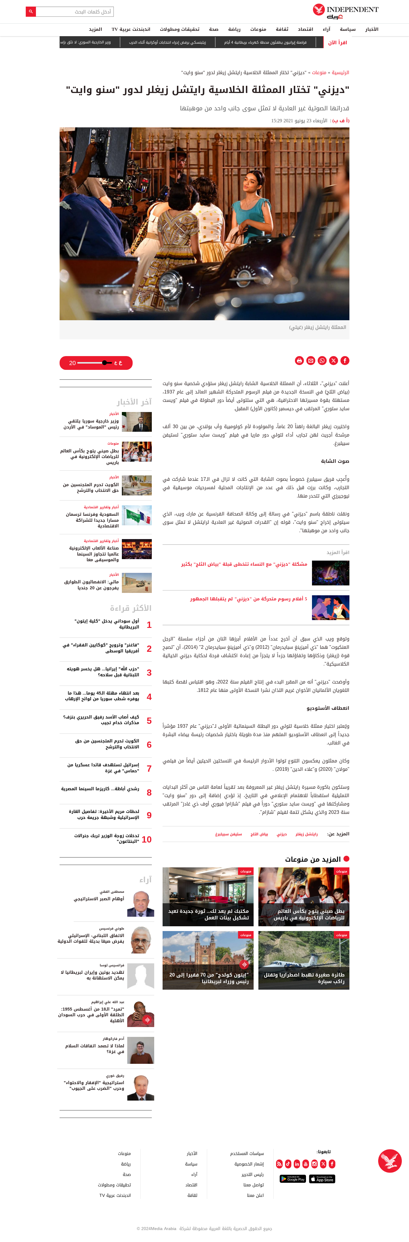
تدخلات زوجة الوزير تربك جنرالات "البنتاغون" (106, 839)
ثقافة (282, 29)
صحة (214, 29)
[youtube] (305, 1163)
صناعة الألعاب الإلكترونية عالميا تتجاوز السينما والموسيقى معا (94, 554)
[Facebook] (332, 1163)
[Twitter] (323, 1163)
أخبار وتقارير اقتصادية (101, 507)
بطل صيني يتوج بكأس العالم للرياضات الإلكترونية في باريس (309, 914)
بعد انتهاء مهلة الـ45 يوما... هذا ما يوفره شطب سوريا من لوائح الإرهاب (102, 696)
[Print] (299, 360)
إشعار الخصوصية (249, 1164)
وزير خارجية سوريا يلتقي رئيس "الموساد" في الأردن (91, 424)
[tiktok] (288, 1163)
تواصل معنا (253, 1184)
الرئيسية (340, 72)
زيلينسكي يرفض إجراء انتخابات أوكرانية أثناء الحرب (196, 42)
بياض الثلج (259, 834)
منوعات (258, 29)
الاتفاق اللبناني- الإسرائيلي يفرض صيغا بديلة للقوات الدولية (90, 939)
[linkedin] (297, 1163)
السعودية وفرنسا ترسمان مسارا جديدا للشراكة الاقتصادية (92, 520)
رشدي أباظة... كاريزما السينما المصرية (100, 789)
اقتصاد (305, 29)
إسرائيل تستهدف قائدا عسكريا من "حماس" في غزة (103, 768)
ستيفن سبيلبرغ (228, 834)
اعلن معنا (255, 1195)
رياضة (234, 29)
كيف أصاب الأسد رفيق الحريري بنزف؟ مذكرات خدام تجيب (101, 720)
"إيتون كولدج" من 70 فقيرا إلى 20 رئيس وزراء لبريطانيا (209, 978)
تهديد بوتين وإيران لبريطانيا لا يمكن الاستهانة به (92, 975)
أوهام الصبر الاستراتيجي (99, 899)
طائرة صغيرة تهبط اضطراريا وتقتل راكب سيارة (304, 978)
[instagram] (314, 1163)
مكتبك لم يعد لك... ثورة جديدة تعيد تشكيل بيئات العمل (208, 914)
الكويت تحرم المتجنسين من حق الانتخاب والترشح (91, 488)
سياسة (348, 29)
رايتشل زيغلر (307, 834)
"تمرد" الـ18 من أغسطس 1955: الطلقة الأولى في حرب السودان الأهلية (91, 1015)
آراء (326, 29)
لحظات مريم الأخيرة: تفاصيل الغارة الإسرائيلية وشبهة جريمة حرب (104, 815)
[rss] (279, 1163)
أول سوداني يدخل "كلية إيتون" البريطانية (107, 624)
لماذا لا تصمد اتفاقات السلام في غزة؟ (94, 1049)
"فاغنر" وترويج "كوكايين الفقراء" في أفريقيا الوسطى (101, 648)
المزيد (95, 29)
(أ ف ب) (340, 120)
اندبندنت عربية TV (131, 29)
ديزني (282, 834)
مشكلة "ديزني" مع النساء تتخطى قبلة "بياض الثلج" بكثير (244, 564)
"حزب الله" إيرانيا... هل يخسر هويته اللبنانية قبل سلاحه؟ (103, 672)
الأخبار (371, 29)
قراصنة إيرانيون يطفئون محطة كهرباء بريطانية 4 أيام (294, 42)
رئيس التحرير (253, 1174)
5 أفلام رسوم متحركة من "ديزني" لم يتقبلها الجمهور (248, 599)
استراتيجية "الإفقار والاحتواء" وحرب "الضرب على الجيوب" (94, 1086)
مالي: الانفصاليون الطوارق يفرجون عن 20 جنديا (91, 585)
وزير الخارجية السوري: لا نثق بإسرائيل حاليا (107, 42)
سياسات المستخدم (247, 1153)
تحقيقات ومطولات (179, 29)
